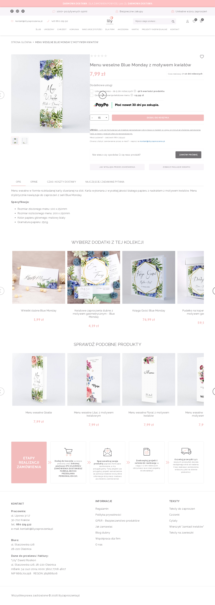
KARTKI (135, 29)
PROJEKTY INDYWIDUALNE (154, 29)
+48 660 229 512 (59, 21)
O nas (98, 544)
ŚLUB (38, 29)
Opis (18, 182)
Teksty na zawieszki (181, 532)
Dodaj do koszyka (158, 117)
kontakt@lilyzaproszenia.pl (29, 21)
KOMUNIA (74, 29)
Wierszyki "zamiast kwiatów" (186, 526)
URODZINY (49, 29)
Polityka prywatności (108, 514)
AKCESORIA (123, 29)
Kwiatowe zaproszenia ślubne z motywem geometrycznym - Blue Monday (94, 313)
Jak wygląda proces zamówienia (117, 167)
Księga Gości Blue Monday (148, 310)
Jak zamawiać (104, 526)
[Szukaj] (173, 22)
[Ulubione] (194, 21)
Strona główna (21, 42)
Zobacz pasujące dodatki (176, 167)
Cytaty (173, 520)
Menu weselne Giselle (38, 412)
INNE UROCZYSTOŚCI (92, 29)
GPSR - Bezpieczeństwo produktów (117, 520)
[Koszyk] (201, 21)
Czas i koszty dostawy (61, 182)
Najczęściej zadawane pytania (104, 182)
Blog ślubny (102, 532)
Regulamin (101, 508)
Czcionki (174, 514)
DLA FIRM (110, 29)
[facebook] (11, 11)
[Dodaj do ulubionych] (202, 57)
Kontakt (174, 29)
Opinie (34, 182)
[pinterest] (22, 11)
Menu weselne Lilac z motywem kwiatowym (94, 414)
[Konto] (187, 21)
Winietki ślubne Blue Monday (38, 310)
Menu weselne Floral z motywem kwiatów (148, 414)
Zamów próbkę (188, 155)
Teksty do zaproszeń (182, 508)
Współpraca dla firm (108, 538)
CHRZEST (61, 29)
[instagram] (17, 11)
